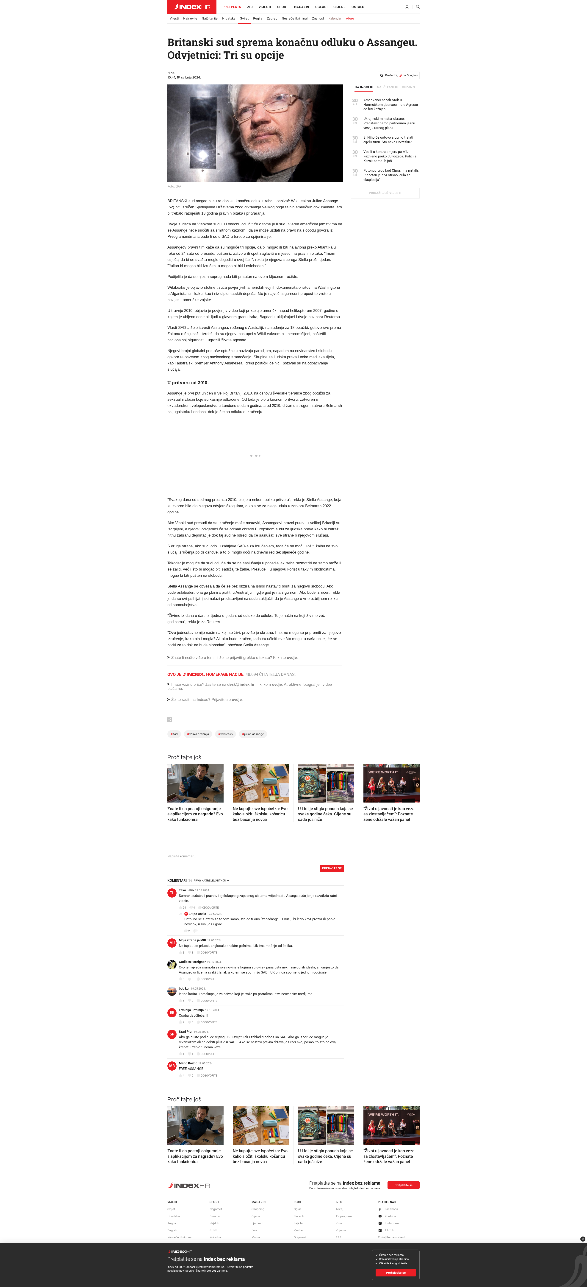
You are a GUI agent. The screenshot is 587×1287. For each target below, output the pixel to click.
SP (172, 1034)
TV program (344, 1216)
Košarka (215, 1237)
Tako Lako (186, 890)
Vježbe (298, 1230)
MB (172, 1066)
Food (255, 1230)
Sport (282, 7)
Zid (250, 7)
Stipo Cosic (197, 914)
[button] (173, 782)
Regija (257, 18)
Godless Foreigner (192, 962)
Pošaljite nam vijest (391, 1237)
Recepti (299, 1216)
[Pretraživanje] (416, 7)
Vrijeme (341, 1230)
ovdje (277, 684)
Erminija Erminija (191, 1010)
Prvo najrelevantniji (210, 880)
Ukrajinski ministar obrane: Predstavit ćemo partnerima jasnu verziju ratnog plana (389, 123)
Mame (256, 1237)
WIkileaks (225, 734)
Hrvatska (228, 18)
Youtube (390, 1216)
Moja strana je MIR (192, 940)
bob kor (184, 988)
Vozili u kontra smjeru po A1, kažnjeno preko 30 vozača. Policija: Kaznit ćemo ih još (390, 156)
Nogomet (216, 1209)
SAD (174, 734)
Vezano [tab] (408, 87)
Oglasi (321, 7)
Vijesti (265, 7)
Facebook (391, 1209)
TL (172, 893)
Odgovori (300, 1237)
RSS (338, 1237)
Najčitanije (210, 18)
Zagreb (272, 18)
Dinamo (215, 1216)
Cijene (339, 7)
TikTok (389, 1230)
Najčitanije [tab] (387, 87)
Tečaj (339, 1209)
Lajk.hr (298, 1223)
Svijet (244, 18)
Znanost (318, 18)
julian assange (253, 734)
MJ (172, 943)
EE (172, 1012)
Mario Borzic (188, 1063)
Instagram (392, 1223)
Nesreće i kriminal (294, 18)
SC (186, 914)
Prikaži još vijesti (385, 193)
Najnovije (190, 18)
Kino (339, 1223)
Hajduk (214, 1223)
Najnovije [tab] (363, 87)
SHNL (214, 1230)
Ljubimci (257, 1223)
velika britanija (198, 734)
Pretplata (231, 7)
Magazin (259, 1202)
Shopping (258, 1209)
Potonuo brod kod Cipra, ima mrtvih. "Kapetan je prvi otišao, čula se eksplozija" (391, 175)
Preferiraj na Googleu (401, 75)
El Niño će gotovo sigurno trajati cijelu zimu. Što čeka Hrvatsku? (388, 139)
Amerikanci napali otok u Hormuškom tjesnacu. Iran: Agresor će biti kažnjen (390, 104)
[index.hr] (191, 7)
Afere (350, 18)
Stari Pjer (186, 1031)
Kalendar (335, 18)
